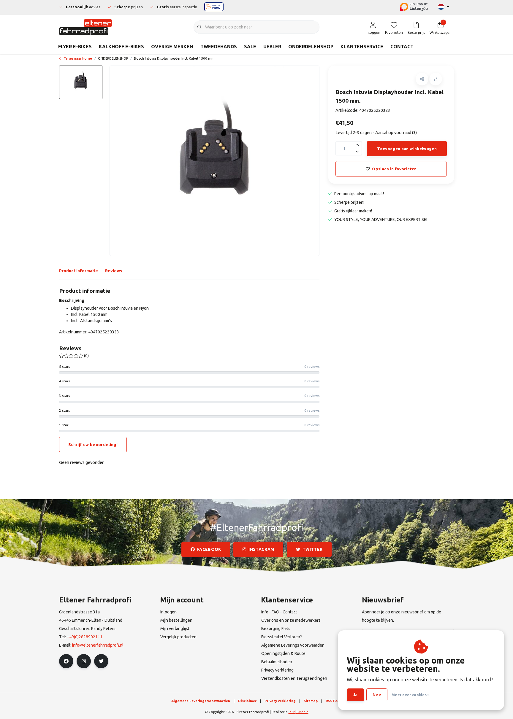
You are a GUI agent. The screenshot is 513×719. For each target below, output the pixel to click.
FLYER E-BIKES (75, 46)
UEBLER (272, 46)
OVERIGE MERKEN (172, 46)
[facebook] (66, 661)
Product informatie (78, 270)
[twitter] (101, 661)
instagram (261, 549)
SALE (250, 46)
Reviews (113, 270)
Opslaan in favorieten (394, 168)
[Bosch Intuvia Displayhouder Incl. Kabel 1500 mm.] (214, 161)
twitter (312, 549)
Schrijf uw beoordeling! (93, 444)
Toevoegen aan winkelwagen (407, 148)
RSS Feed (334, 701)
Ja (355, 694)
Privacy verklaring (280, 701)
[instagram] (84, 661)
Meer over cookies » (411, 695)
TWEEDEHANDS (218, 46)
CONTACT (402, 46)
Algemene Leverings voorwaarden (200, 701)
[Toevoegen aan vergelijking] (435, 79)
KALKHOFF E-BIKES (121, 46)
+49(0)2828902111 (84, 636)
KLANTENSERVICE (362, 46)
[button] (422, 79)
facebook (209, 549)
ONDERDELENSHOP (310, 46)
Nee (377, 694)
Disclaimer (247, 701)
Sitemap (311, 701)
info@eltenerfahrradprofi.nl (98, 645)
